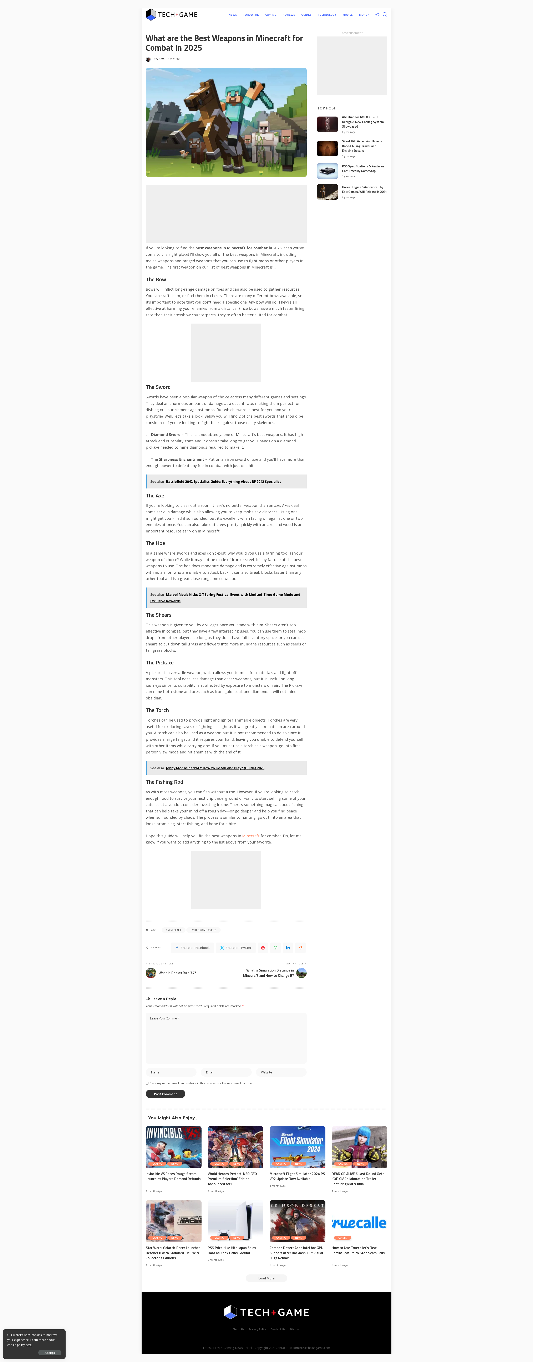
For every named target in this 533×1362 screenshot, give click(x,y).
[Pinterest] (263, 948)
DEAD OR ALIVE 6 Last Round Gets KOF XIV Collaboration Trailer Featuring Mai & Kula (358, 1179)
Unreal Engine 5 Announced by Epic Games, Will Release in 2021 (364, 189)
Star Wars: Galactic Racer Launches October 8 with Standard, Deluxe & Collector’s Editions (173, 1253)
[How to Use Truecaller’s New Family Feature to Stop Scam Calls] (359, 1221)
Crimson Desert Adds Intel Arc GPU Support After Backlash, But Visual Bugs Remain (296, 1253)
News (174, 1163)
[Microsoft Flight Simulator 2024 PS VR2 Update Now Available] (297, 1147)
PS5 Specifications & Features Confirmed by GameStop (363, 168)
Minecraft (251, 835)
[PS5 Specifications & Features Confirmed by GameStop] (327, 171)
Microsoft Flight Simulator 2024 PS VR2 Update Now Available (297, 1176)
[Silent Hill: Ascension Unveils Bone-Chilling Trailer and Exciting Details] (327, 148)
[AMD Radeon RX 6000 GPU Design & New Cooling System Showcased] (327, 124)
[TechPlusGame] (171, 14)
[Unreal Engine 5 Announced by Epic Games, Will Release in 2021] (327, 192)
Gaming (157, 1163)
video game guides (204, 929)
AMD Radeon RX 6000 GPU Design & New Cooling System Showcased (363, 122)
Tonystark (158, 58)
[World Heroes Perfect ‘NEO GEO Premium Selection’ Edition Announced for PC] (236, 1147)
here (29, 1345)
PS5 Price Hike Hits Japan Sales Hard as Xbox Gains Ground (232, 1250)
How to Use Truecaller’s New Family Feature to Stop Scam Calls (358, 1250)
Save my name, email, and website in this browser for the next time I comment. (202, 1083)
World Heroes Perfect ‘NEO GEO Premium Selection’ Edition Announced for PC (232, 1179)
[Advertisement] (226, 214)
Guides (342, 1237)
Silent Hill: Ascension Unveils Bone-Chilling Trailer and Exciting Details (362, 146)
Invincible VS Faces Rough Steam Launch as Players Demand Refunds (173, 1176)
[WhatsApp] (275, 948)
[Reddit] (300, 948)
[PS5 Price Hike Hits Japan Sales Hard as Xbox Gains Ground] (236, 1221)
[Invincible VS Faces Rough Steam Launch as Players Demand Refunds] (174, 1147)
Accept (50, 1353)
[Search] (384, 14)
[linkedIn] (288, 948)
